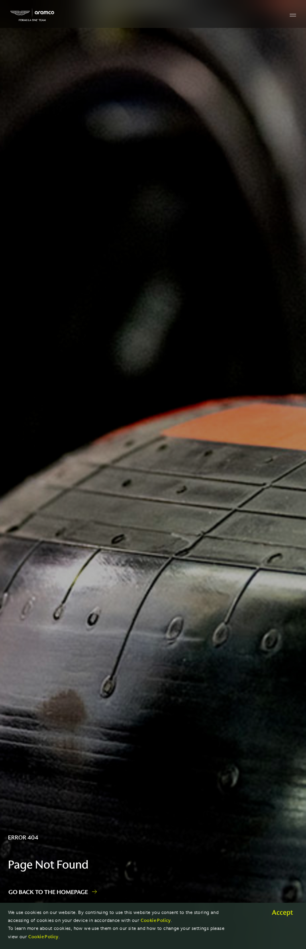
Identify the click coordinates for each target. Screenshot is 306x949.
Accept (282, 912)
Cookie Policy (156, 921)
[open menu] (293, 15)
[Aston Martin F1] (32, 14)
